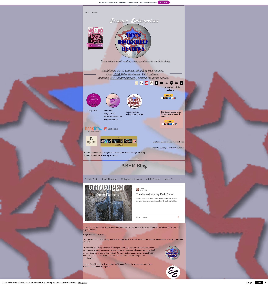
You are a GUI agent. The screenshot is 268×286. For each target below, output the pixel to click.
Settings (249, 283)
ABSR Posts (91, 178)
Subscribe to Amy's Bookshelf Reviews (167, 148)
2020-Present (153, 178)
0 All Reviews (109, 178)
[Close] (265, 282)
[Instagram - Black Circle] (171, 83)
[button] (94, 12)
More (167, 178)
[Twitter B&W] (181, 83)
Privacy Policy (82, 283)
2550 (117, 74)
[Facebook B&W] (156, 83)
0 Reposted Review (131, 178)
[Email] (141, 83)
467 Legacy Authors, (123, 77)
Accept (259, 283)
